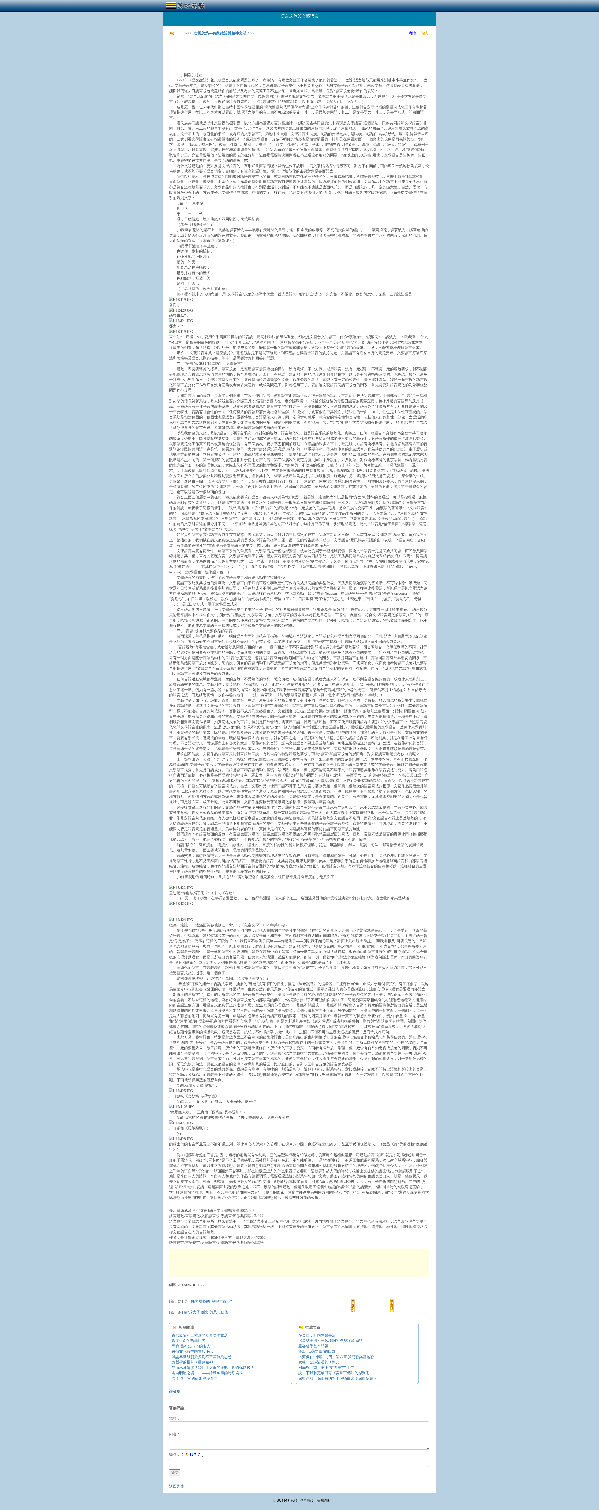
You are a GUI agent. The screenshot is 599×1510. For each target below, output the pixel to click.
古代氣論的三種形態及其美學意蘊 (200, 1335)
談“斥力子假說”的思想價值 (206, 1312)
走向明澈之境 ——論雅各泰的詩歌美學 (207, 1373)
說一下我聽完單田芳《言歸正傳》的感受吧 (333, 1373)
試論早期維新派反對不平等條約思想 (202, 1357)
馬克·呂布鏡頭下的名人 (191, 1346)
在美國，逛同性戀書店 (317, 1335)
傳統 (424, 33)
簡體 (412, 33)
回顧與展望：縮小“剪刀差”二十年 (326, 1368)
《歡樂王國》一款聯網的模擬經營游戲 (330, 1341)
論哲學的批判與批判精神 (192, 1362)
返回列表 (176, 1486)
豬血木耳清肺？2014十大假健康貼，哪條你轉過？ (213, 1368)
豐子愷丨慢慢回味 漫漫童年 (195, 1378)
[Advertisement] (254, 51)
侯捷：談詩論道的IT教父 (318, 1362)
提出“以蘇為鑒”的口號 (316, 1351)
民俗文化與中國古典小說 (192, 1351)
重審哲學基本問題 (313, 1346)
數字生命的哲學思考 (188, 1341)
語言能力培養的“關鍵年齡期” (208, 1301)
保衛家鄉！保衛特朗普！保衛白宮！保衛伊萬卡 (337, 1378)
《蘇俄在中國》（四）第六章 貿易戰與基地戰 (336, 1357)
